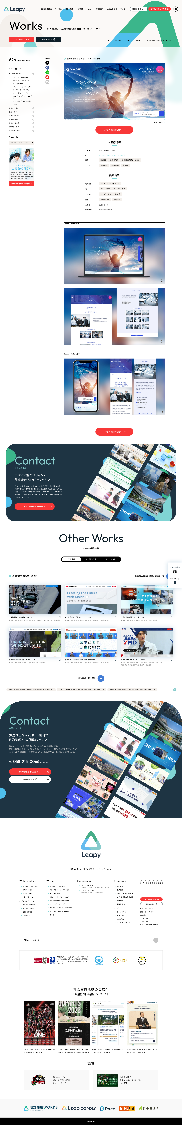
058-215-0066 (26, 761)
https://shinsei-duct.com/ (111, 155)
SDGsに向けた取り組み (125, 893)
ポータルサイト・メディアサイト (22, 90)
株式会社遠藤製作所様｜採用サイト (132, 617)
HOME (108, 41)
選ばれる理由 (46, 9)
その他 (15, 104)
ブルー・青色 (105, 189)
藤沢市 (125, 165)
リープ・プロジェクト (95, 886)
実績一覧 (31, 940)
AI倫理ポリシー (145, 915)
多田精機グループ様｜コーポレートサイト (78, 617)
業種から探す (14, 108)
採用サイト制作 (28, 890)
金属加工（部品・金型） (130, 160)
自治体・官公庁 (121, 689)
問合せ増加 (105, 199)
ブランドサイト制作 (29, 897)
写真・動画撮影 (28, 912)
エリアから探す (14, 115)
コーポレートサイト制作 (30, 886)
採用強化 (117, 199)
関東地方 (104, 165)
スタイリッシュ (105, 194)
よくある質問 (112, 9)
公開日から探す (14, 130)
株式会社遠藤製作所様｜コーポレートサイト (23, 660)
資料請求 (137, 9)
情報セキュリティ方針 (147, 912)
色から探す (13, 112)
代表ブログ (120, 915)
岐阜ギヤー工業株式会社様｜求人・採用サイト (80, 660)
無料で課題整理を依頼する (34, 506)
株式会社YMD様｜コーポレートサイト (133, 660)
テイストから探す (15, 123)
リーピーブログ (121, 912)
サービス (58, 9)
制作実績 (69, 9)
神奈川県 (115, 165)
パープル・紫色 (119, 189)
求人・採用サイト (18, 83)
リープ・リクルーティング (93, 891)
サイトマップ (144, 921)
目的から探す (13, 119)
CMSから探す (14, 127)
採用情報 (120, 904)
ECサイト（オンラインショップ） (22, 87)
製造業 (103, 160)
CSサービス (26, 915)
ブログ (123, 9)
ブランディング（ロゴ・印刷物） (22, 101)
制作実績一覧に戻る (87, 678)
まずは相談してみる (158, 9)
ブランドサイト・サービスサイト (22, 80)
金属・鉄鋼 (114, 160)
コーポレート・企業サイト (134, 41)
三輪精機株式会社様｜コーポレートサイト (22, 617)
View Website (158, 122)
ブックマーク (175, 579)
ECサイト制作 (27, 893)
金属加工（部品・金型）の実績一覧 (149, 576)
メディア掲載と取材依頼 (125, 897)
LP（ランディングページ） (20, 93)
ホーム (11, 689)
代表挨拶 (120, 890)
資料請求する (28, 779)
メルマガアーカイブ (123, 922)
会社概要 (99, 9)
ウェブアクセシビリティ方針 (149, 924)
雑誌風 (117, 194)
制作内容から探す (15, 73)
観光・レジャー (20, 689)
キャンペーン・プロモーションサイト (22, 97)
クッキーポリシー (145, 918)
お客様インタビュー (85, 9)
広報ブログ (120, 919)
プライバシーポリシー (147, 909)
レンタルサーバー (28, 908)
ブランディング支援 (29, 905)
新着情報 (120, 900)
